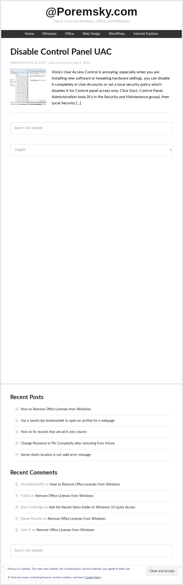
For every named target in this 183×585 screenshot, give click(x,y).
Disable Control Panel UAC (61, 52)
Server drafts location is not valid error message (56, 455)
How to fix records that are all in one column (54, 432)
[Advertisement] (91, 195)
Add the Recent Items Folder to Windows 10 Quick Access (92, 507)
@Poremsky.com (91, 11)
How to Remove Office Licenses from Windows (56, 409)
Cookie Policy (93, 577)
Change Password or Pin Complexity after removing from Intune (68, 443)
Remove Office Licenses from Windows (64, 496)
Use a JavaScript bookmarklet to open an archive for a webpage (67, 420)
